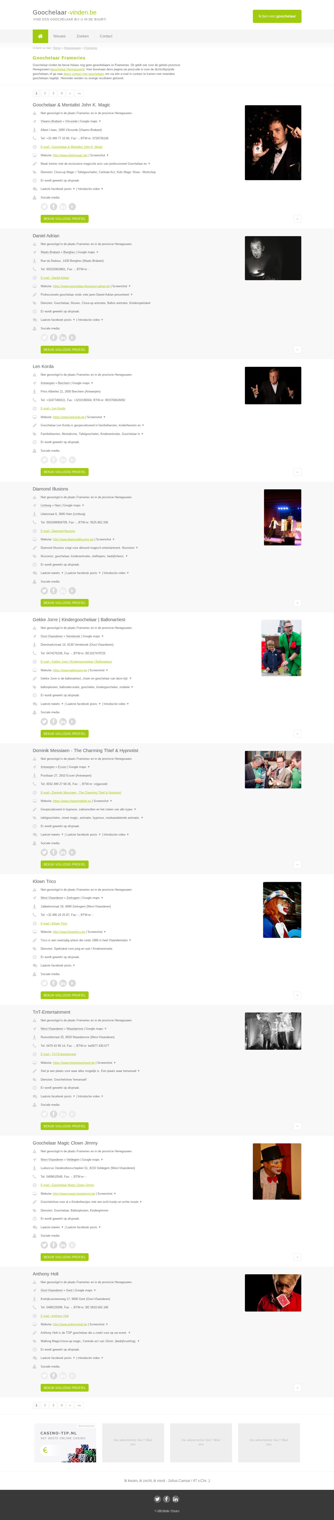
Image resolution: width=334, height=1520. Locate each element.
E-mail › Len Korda (53, 408)
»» (79, 93)
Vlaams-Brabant (51, 121)
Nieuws (59, 36)
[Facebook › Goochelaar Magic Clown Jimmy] (53, 1245)
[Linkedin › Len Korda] (63, 459)
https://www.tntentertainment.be (74, 1062)
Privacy (175, 1510)
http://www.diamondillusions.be (73, 539)
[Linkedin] (175, 1499)
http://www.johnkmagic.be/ (70, 155)
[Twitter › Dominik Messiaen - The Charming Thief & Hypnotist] (44, 852)
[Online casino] (68, 1444)
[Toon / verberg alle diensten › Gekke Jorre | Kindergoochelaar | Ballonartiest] (111, 687)
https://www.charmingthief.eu (72, 801)
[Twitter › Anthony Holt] (44, 1375)
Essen (62, 767)
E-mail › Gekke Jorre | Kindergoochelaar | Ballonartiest (76, 661)
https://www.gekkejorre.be (70, 670)
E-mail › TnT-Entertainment (58, 1054)
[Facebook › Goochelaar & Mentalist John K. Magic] (53, 206)
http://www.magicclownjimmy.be (74, 1193)
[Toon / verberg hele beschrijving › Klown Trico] (111, 940)
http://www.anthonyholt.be (70, 1324)
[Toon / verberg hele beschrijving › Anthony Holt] (111, 1333)
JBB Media (163, 1510)
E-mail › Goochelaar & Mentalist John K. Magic (72, 147)
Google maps (90, 121)
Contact (106, 36)
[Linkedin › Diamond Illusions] (63, 590)
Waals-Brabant (50, 252)
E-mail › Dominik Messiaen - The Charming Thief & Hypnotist (81, 792)
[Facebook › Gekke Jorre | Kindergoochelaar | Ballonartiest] (53, 721)
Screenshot (99, 155)
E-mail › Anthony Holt (55, 1316)
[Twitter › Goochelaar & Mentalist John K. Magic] (44, 206)
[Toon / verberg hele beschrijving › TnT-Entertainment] (111, 1071)
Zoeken (83, 36)
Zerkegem (73, 898)
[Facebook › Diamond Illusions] (53, 590)
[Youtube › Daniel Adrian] (72, 337)
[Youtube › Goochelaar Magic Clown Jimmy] (72, 1245)
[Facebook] (166, 1499)
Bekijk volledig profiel (65, 219)
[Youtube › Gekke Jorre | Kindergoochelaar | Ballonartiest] (72, 721)
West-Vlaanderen (52, 898)
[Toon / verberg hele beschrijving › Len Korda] (111, 425)
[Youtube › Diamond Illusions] (72, 590)
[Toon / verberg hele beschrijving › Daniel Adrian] (111, 294)
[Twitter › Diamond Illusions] (44, 590)
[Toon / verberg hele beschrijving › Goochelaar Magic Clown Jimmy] (111, 1202)
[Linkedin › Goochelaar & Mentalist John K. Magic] (63, 206)
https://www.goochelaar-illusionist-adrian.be (81, 286)
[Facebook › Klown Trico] (53, 983)
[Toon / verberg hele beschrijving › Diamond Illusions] (111, 548)
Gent (69, 1290)
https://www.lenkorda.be (69, 417)
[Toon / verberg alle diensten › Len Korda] (111, 434)
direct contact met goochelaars (84, 74)
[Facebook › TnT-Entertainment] (53, 1114)
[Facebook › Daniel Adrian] (53, 337)
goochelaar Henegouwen (67, 69)
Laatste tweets (52, 573)
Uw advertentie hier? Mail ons (133, 1442)
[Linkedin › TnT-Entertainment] (63, 1114)
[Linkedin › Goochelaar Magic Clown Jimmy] (63, 1245)
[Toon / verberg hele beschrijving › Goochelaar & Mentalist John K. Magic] (111, 164)
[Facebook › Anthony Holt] (53, 1375)
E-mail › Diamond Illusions (58, 531)
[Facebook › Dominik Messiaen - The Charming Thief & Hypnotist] (53, 852)
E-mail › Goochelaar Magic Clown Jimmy (67, 1185)
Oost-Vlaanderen (52, 636)
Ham (58, 505)
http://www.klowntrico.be (69, 932)
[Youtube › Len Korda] (72, 459)
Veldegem (73, 1159)
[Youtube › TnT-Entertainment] (72, 1114)
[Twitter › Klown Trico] (44, 983)
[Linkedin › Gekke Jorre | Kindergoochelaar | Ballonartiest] (63, 721)
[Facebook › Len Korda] (53, 459)
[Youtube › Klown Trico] (72, 983)
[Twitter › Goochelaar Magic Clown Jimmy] (44, 1245)
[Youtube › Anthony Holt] (72, 1375)
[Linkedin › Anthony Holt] (63, 1375)
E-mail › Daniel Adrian (55, 277)
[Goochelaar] (40, 36)
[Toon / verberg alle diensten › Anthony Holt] (111, 1341)
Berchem (64, 383)
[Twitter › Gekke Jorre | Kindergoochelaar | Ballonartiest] (44, 721)
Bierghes (69, 252)
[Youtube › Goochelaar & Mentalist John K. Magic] (72, 206)
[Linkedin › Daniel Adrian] (63, 337)
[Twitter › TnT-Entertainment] (44, 1114)
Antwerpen (48, 383)
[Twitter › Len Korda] (44, 459)
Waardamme (75, 1028)
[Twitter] (157, 1499)
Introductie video (91, 189)
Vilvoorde (71, 121)
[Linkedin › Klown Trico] (63, 983)
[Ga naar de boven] (298, 219)
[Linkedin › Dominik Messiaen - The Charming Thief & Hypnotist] (63, 852)
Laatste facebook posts (58, 189)
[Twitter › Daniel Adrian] (44, 337)
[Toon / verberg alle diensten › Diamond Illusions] (111, 556)
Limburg (46, 505)
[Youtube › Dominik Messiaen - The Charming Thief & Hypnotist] (72, 852)
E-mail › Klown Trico (54, 923)
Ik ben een (277, 16)
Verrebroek (73, 636)
